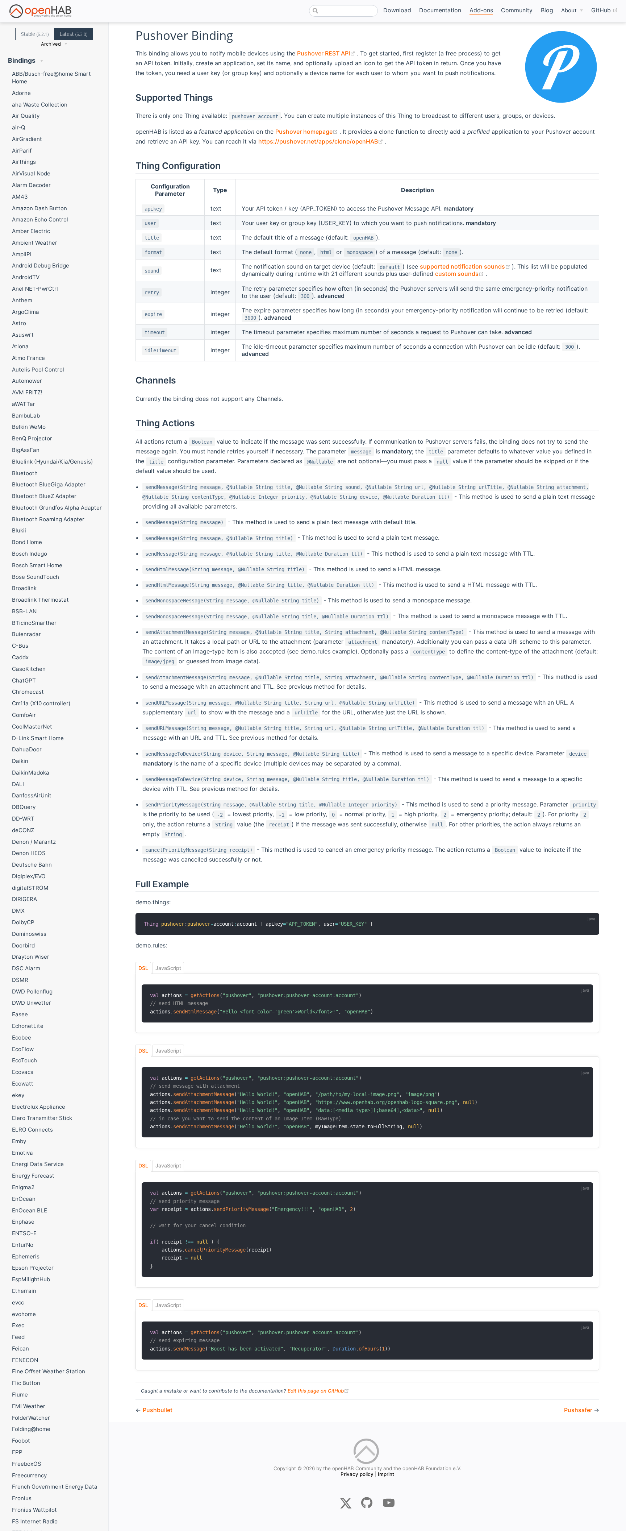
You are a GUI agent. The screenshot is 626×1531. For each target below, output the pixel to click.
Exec (18, 1325)
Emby (19, 1141)
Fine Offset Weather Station (48, 1371)
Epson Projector (33, 1267)
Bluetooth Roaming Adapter (48, 519)
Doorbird (23, 945)
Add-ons (481, 10)
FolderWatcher (31, 1417)
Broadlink (24, 588)
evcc (18, 1302)
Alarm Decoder (31, 185)
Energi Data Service (38, 1164)
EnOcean (24, 1198)
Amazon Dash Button (39, 208)
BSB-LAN (24, 611)
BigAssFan (25, 450)
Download (397, 10)
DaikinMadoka (30, 772)
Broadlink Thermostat (40, 599)
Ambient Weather (34, 242)
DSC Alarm (26, 968)
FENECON (25, 1360)
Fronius (22, 1498)
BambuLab (26, 415)
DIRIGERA (24, 899)
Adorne (21, 93)
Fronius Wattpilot (34, 1509)
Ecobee (21, 1037)
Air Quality (25, 115)
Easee (20, 1014)
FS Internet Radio (35, 1521)
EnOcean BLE (29, 1210)
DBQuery (24, 807)
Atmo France (28, 357)
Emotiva (22, 1152)
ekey (18, 1095)
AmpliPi (22, 254)
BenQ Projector (32, 438)
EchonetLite (27, 1025)
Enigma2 (23, 1187)
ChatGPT (24, 680)
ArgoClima (25, 311)
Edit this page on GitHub (318, 1391)
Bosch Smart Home (37, 565)
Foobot (21, 1440)
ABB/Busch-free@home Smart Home (51, 77)
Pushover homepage (307, 131)
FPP (17, 1452)
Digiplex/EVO (29, 876)
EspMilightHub (31, 1279)
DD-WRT (23, 818)
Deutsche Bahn (32, 864)
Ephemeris (25, 1256)
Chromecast (28, 691)
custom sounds (460, 273)
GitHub (604, 10)
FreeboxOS (26, 1463)
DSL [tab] (143, 968)
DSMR (20, 979)
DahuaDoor (27, 749)
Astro (19, 323)
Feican (20, 1348)
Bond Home (27, 542)
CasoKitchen (29, 668)
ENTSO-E (24, 1233)
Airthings (24, 161)
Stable (35, 33)
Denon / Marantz (34, 841)
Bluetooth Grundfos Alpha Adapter (57, 507)
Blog (547, 10)
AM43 (20, 196)
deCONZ (23, 830)
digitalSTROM (30, 887)
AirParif (22, 150)
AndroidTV (25, 277)
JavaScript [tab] (168, 968)
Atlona (20, 346)
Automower (27, 380)
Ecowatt (22, 1083)
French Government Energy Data (54, 1486)
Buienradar (26, 634)
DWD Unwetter (31, 1002)
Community (517, 10)
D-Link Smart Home (38, 738)
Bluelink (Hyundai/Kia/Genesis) (52, 461)
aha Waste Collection (39, 104)
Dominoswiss (29, 933)
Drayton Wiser (30, 956)
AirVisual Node (31, 173)
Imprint (386, 1474)
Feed (18, 1336)
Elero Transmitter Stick (42, 1118)
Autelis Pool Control (38, 369)
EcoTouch (24, 1060)
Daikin (20, 761)
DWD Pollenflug (32, 991)
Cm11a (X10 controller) (41, 703)
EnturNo (22, 1244)
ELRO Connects (32, 1129)
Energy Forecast (33, 1175)
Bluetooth (25, 473)
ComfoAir (24, 714)
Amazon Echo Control (40, 219)
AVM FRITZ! (27, 392)
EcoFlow (23, 1049)
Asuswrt (23, 334)
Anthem (22, 300)
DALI (18, 784)
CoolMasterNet (32, 726)
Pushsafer (579, 1410)
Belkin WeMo (29, 426)
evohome (24, 1314)
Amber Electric (31, 231)
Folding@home (31, 1429)
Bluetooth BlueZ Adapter (44, 496)
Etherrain (24, 1290)
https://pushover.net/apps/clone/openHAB (321, 141)
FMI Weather (28, 1406)
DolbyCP (23, 922)
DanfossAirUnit (31, 795)
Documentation (440, 10)
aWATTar (23, 404)
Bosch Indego (29, 553)
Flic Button (26, 1382)
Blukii (19, 530)
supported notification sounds (466, 266)
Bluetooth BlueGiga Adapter (48, 484)
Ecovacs (22, 1072)
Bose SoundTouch (35, 576)
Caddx (20, 657)
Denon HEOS (29, 853)
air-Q (18, 127)
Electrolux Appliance (38, 1106)
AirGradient (27, 139)
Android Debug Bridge (40, 265)
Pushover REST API (327, 53)
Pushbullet (157, 1410)
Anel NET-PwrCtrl (35, 288)
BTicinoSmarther (34, 622)
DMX (18, 910)
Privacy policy (357, 1474)
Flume (20, 1394)
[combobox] (343, 11)
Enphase (23, 1221)
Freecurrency (29, 1475)
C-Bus (20, 645)
